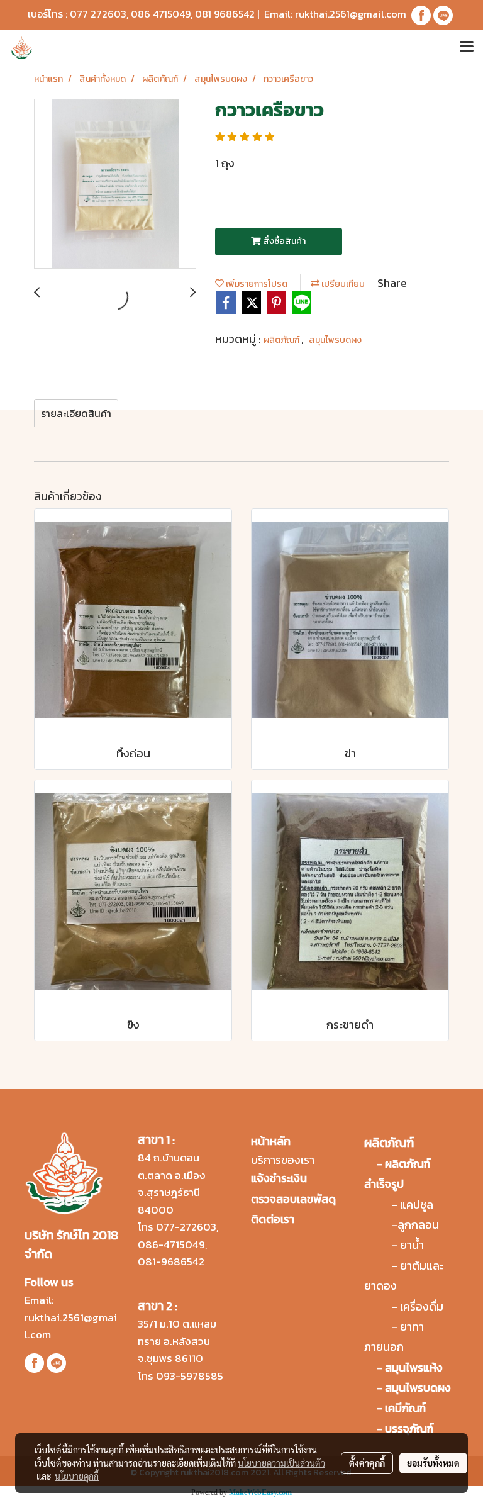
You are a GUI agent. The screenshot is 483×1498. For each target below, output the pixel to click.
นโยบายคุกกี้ (77, 1476)
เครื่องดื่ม (421, 1306)
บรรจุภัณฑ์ (409, 1428)
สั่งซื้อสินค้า (283, 241)
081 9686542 (225, 13)
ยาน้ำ (412, 1244)
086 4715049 (161, 13)
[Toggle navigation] (466, 48)
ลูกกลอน (418, 1224)
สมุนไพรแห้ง (414, 1367)
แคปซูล (416, 1204)
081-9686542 (171, 1261)
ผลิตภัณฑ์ (282, 340)
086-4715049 (171, 1244)
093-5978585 (189, 1376)
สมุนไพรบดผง (335, 340)
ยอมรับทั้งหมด (433, 1462)
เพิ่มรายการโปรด (255, 284)
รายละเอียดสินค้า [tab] (76, 413)
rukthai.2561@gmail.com (350, 13)
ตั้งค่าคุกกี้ (367, 1462)
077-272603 (186, 1227)
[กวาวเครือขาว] (115, 184)
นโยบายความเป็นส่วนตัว (281, 1462)
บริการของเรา (282, 1159)
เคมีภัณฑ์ (405, 1407)
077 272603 (98, 13)
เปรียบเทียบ (342, 284)
